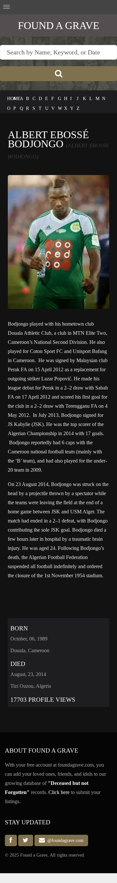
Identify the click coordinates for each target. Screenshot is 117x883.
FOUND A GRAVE (58, 25)
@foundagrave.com (64, 840)
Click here (59, 792)
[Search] (58, 73)
